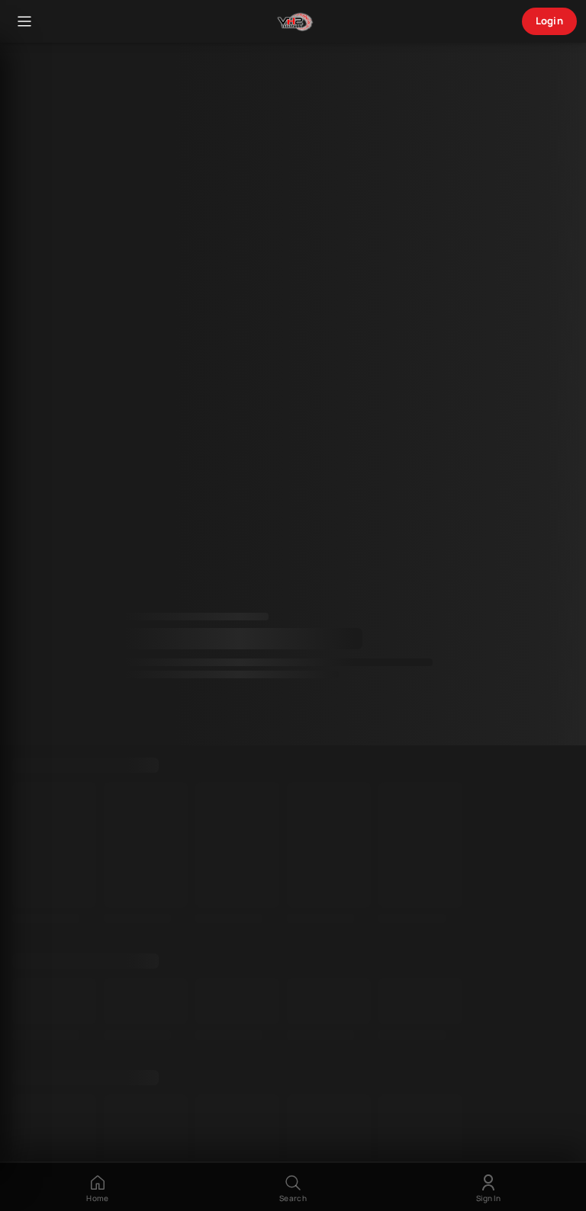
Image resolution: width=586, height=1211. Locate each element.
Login (550, 20)
